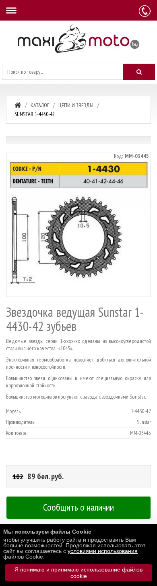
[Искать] (139, 72)
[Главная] (17, 105)
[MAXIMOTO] (78, 39)
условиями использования (103, 551)
